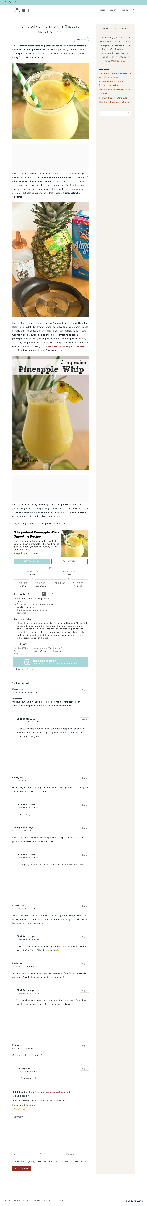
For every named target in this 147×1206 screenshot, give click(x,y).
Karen (15, 689)
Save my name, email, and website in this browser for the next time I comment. (50, 1161)
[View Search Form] (133, 10)
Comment (19, 1117)
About (113, 10)
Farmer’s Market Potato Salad (113, 98)
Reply (84, 690)
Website (70, 1154)
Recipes (124, 10)
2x (48, 594)
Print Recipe (33, 561)
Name (17, 1154)
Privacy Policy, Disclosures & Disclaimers (34, 1201)
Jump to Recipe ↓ (81, 39)
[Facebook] (5, 2)
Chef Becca (27, 669)
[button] (15, 553)
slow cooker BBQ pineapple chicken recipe (66, 346)
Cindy (15, 777)
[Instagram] (15, 2)
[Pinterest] (10, 2)
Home (102, 10)
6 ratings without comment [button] (56, 1092)
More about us (118, 61)
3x (52, 594)
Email (43, 1154)
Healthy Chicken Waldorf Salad (114, 102)
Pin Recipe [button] (71, 561)
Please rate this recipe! (23, 1105)
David (15, 905)
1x (44, 594)
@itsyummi (46, 663)
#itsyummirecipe (67, 663)
